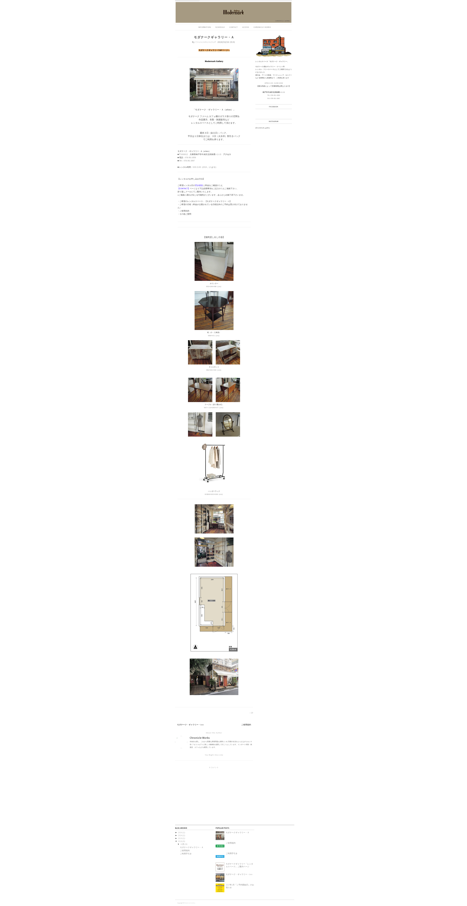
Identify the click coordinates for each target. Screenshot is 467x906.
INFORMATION (204, 27)
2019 (180, 838)
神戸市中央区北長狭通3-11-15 (274, 92)
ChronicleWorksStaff (206, 42)
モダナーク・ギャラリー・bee (190, 724)
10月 (182, 844)
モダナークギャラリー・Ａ (191, 847)
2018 (180, 841)
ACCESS (245, 27)
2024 (180, 835)
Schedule (220, 27)
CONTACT (233, 27)
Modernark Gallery (189, 903)
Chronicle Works (262, 27)
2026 (180, 832)
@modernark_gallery (262, 128)
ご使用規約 (246, 724)
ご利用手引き (186, 853)
